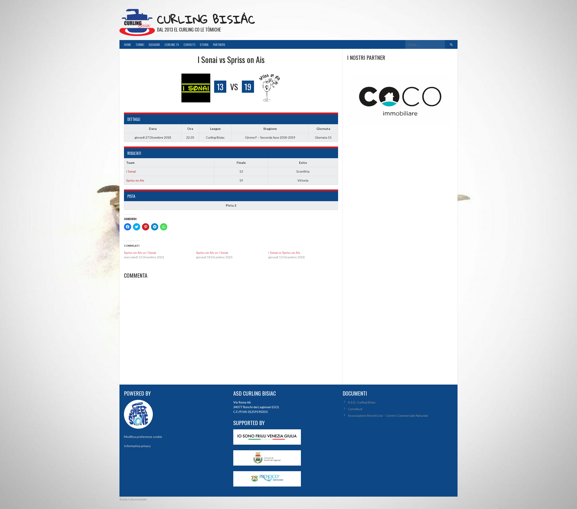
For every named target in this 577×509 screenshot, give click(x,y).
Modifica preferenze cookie (143, 437)
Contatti (189, 44)
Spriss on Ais (135, 180)
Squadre (154, 44)
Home (127, 44)
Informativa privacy (137, 446)
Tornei (139, 44)
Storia (204, 44)
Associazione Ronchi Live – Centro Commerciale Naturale (388, 415)
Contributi (355, 409)
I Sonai (131, 171)
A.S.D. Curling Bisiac (362, 402)
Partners (219, 44)
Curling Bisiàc (206, 19)
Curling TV (172, 44)
